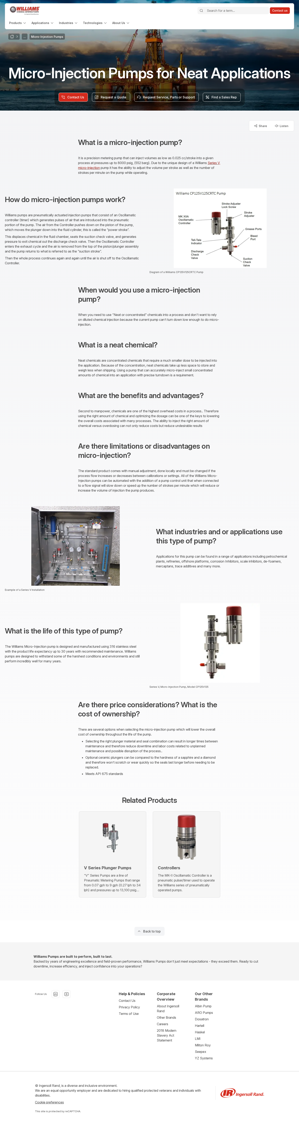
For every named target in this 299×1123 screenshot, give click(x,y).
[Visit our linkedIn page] (55, 994)
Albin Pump (203, 1006)
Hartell (199, 1026)
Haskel (200, 1032)
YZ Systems (204, 1058)
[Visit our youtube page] (66, 994)
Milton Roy (203, 1045)
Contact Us (127, 1001)
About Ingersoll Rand (168, 1008)
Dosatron (202, 1019)
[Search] (201, 10)
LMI (198, 1039)
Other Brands (166, 1017)
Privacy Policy (129, 1007)
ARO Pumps (204, 1013)
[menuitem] (18, 23)
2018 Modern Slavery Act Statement (166, 1035)
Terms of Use (129, 1014)
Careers (162, 1024)
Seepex (200, 1052)
